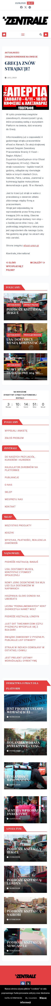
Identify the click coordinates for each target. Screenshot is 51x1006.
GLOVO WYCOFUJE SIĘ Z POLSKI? (14, 266)
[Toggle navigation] (23, 34)
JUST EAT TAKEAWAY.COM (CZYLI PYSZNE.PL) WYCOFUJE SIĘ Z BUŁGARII (24, 626)
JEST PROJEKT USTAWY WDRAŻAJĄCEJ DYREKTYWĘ (25, 711)
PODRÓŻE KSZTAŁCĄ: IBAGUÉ (24, 311)
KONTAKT (10, 506)
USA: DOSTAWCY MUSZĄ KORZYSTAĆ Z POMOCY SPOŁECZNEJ (25, 342)
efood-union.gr (31, 245)
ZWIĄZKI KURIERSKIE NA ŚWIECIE (21, 57)
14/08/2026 (14, 888)
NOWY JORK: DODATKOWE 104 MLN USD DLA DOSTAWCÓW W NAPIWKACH (25, 374)
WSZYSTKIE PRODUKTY (18, 525)
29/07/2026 (15, 785)
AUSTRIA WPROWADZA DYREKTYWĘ (25, 812)
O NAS (8, 484)
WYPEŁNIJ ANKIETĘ (16, 430)
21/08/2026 (14, 857)
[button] (41, 34)
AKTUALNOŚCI (12, 52)
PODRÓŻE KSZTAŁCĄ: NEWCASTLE (24, 944)
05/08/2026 (15, 751)
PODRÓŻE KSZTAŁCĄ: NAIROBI (24, 913)
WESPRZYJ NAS (14, 499)
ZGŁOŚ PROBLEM (14, 438)
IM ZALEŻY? (36, 262)
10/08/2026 (14, 717)
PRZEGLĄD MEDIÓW (32, 335)
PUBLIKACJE (12, 477)
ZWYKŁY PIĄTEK (31, 305)
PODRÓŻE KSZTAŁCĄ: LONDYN (22, 616)
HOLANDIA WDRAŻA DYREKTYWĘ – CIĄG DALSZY (23, 745)
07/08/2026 (15, 919)
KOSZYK (9, 532)
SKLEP (8, 492)
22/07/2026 (15, 819)
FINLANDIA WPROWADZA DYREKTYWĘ (18, 779)
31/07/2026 (14, 951)
